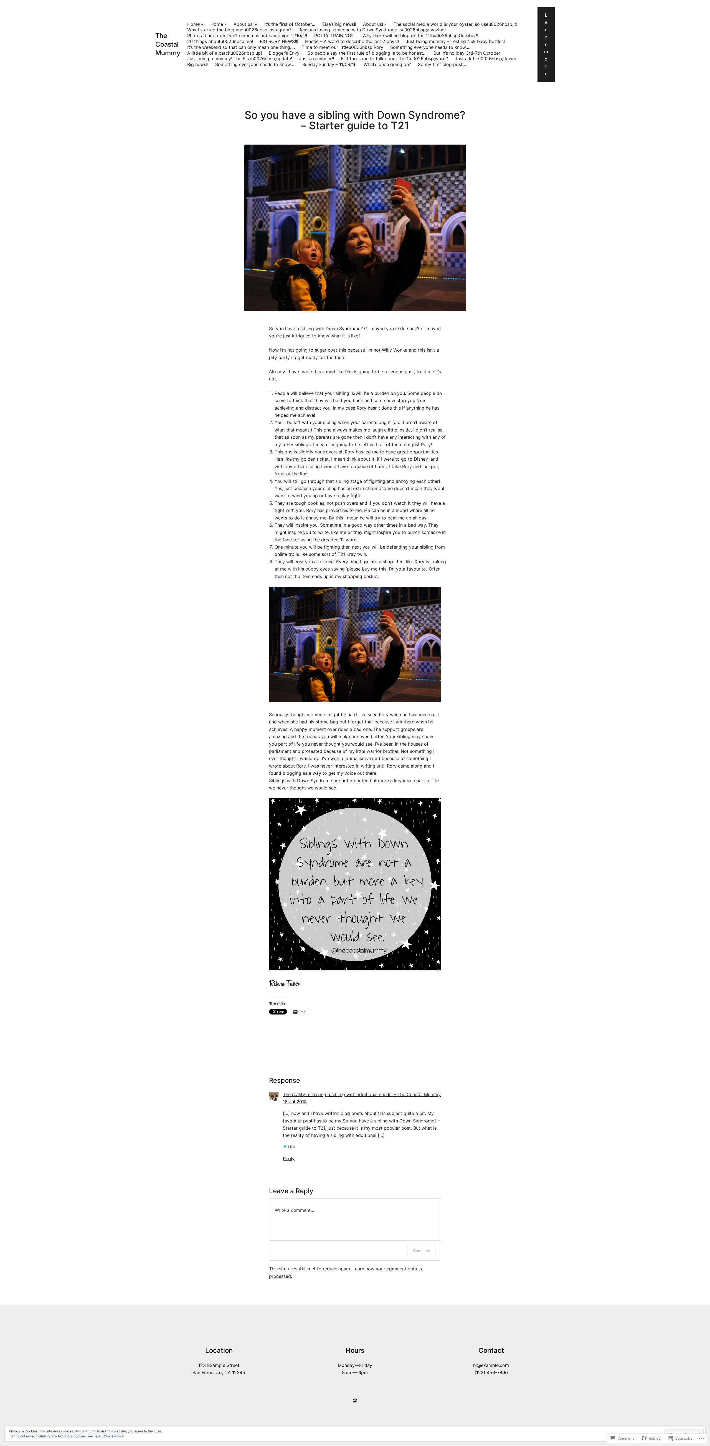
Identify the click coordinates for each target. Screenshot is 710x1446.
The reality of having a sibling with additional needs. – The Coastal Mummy (362, 1094)
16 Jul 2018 (295, 1101)
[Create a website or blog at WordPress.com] (355, 1400)
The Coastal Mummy (167, 44)
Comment (421, 1250)
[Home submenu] (202, 24)
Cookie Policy (113, 1436)
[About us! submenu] (256, 24)
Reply (289, 1158)
